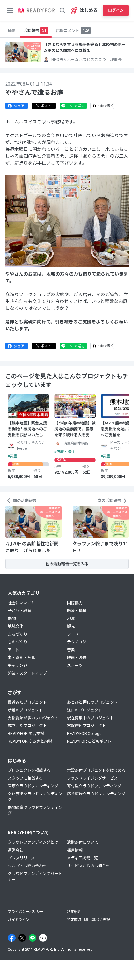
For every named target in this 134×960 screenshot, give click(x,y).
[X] (22, 938)
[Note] (43, 938)
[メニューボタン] (10, 10)
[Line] (32, 938)
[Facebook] (12, 938)
